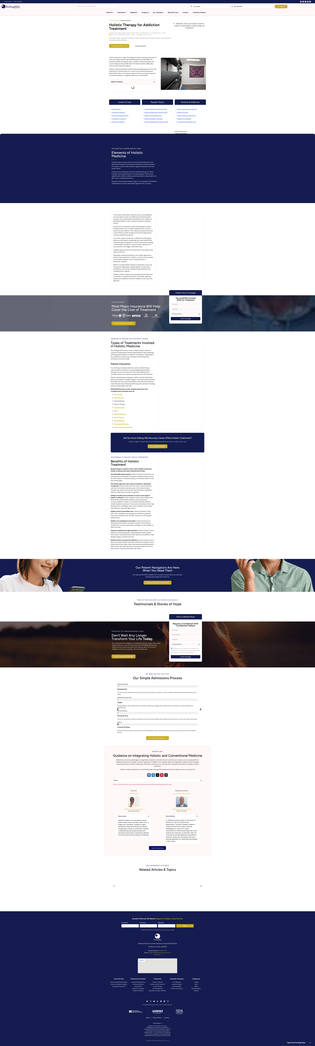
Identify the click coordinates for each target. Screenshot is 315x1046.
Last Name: (143, 923)
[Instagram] (305, 1)
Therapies (116, 20)
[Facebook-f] (150, 1001)
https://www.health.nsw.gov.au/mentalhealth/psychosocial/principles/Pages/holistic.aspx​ (142, 784)
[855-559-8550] (232, 6)
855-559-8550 (238, 6)
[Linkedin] (308, 1)
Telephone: (161, 923)
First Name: (124, 923)
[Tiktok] (310, 1)
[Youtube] (154, 1001)
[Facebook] (301, 1)
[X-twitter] (157, 775)
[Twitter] (303, 1)
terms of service (167, 929)
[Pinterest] (161, 775)
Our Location (196, 6)
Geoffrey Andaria (133, 793)
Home (110, 20)
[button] (154, 82)
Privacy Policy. (190, 652)
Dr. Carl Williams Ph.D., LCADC (181, 793)
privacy (160, 929)
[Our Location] (191, 6)
